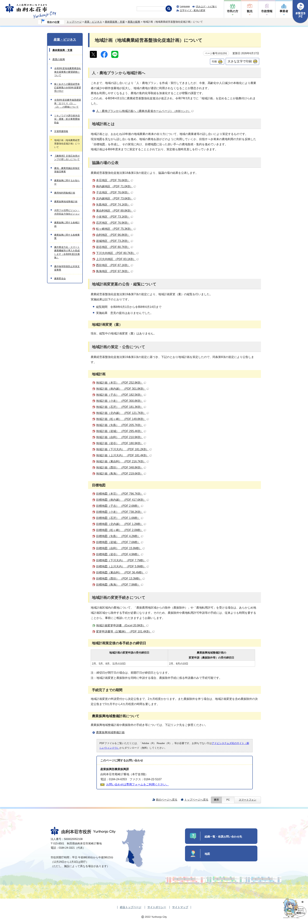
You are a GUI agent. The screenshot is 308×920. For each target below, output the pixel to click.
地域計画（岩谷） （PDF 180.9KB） (119, 443)
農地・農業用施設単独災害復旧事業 (67, 170)
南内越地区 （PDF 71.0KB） (114, 186)
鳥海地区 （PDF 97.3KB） (113, 271)
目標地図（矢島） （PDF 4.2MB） (118, 536)
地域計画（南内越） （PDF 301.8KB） (121, 388)
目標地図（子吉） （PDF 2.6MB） (118, 505)
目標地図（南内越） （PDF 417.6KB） (121, 499)
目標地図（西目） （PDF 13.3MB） (119, 578)
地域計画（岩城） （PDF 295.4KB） (119, 431)
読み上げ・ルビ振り (206, 6)
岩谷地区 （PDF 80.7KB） (113, 246)
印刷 (214, 61)
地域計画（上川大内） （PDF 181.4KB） (122, 455)
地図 (207, 853)
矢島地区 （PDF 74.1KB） (113, 204)
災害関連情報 (61, 131)
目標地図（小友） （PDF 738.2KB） (119, 511)
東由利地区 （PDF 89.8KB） (114, 210)
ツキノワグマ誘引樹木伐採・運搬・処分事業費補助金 (67, 119)
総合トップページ (130, 907)
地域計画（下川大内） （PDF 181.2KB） (122, 449)
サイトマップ (180, 907)
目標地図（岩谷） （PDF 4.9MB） (118, 554)
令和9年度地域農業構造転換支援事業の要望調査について (67, 72)
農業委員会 (60, 278)
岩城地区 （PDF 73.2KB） (113, 240)
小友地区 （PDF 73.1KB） (113, 216)
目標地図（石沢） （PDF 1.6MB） (118, 517)
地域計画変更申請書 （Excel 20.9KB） (120, 625)
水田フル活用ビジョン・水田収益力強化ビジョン (67, 212)
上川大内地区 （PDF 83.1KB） (116, 259)
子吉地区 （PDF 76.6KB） (113, 192)
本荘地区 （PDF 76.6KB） (113, 180)
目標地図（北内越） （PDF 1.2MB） (119, 524)
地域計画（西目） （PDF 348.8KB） (119, 467)
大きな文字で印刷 (240, 61)
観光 (250, 11)
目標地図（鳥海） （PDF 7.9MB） (118, 584)
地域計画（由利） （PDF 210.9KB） (119, 437)
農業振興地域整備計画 (110, 732)
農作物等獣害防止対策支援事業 (67, 268)
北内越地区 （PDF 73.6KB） (114, 198)
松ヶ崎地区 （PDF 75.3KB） (114, 228)
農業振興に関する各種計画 (67, 224)
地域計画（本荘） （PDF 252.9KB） (119, 382)
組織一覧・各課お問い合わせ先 (223, 836)
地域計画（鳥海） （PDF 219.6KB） (119, 473)
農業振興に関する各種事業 (67, 237)
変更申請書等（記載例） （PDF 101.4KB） (124, 631)
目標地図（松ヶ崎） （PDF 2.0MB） (119, 530)
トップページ (74, 21)
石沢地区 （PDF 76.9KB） (113, 222)
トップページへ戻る (196, 799)
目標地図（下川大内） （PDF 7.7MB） (121, 560)
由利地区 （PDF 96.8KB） (113, 234)
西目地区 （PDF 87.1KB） (113, 265)
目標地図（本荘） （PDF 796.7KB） (119, 493)
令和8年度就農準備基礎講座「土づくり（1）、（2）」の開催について (67, 103)
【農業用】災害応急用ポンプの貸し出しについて (67, 158)
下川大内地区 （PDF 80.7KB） (116, 253)
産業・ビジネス (93, 21)
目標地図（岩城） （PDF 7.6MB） (118, 542)
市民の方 (232, 11)
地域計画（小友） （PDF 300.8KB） (119, 400)
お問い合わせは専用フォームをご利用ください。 (137, 784)
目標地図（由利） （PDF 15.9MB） (119, 548)
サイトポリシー (156, 907)
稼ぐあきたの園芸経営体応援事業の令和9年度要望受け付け (67, 87)
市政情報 (267, 11)
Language (185, 6)
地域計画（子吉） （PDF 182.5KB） (119, 394)
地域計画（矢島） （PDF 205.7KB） (119, 425)
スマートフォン (247, 799)
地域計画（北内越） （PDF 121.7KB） (121, 412)
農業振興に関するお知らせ (67, 182)
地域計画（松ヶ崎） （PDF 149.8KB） (121, 419)
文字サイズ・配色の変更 (192, 10)
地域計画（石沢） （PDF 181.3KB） (119, 406)
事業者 (284, 11)
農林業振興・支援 (115, 21)
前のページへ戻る (166, 799)
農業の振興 (134, 21)
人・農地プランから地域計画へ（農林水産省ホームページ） (143, 110)
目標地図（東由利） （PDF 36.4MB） (120, 572)
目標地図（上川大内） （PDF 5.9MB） (121, 566)
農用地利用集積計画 (64, 192)
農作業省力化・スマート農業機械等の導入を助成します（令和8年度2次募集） (67, 252)
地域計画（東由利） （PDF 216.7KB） (121, 461)
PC (228, 799)
